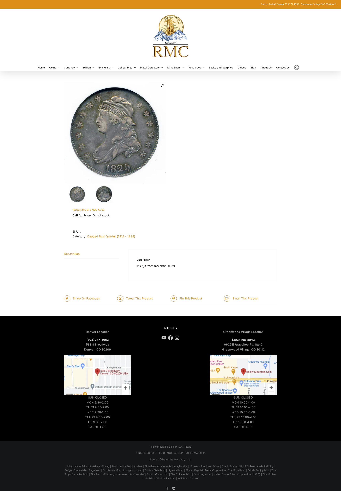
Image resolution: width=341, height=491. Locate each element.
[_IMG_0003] (104, 194)
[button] (296, 67)
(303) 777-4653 (97, 339)
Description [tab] (72, 254)
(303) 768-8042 (243, 339)
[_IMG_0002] (77, 194)
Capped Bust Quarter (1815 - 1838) (111, 236)
